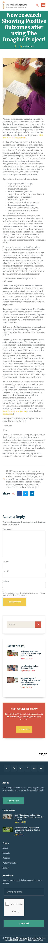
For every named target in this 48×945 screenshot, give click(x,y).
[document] (24, 472)
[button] (44, 419)
